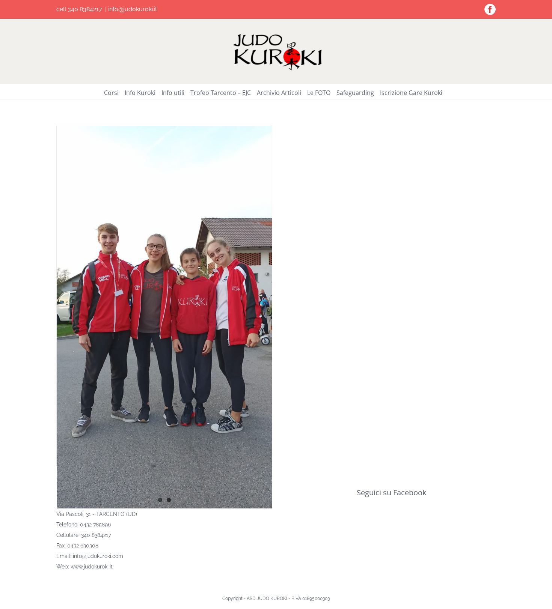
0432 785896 (95, 525)
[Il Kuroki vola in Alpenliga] (164, 317)
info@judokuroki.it (132, 9)
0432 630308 (82, 546)
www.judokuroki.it (92, 567)
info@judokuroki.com (98, 556)
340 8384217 (96, 535)
